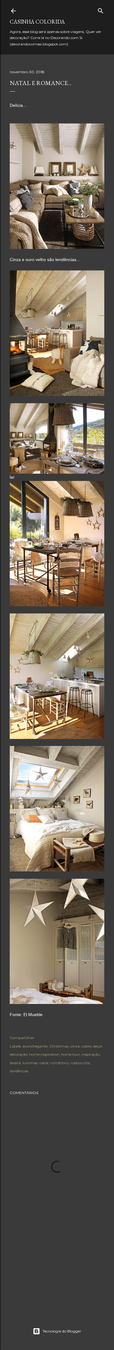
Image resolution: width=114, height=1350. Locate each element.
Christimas (58, 1046)
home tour (70, 1054)
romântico (59, 1063)
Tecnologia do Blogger (62, 1331)
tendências (19, 1071)
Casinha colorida (37, 21)
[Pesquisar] (100, 9)
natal (43, 1063)
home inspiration (44, 1054)
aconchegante (34, 1046)
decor (97, 1046)
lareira (15, 1063)
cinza (75, 1046)
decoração (18, 1054)
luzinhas (29, 1063)
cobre (86, 1046)
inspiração (91, 1054)
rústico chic (80, 1063)
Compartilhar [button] (22, 1037)
